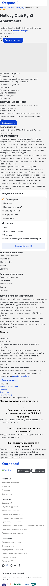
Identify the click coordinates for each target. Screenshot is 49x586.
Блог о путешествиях (10, 510)
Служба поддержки (10, 507)
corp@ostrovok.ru (20, 376)
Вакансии (6, 490)
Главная (3, 389)
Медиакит (4, 386)
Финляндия (5, 392)
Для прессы (7, 494)
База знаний (7, 503)
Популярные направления (12, 514)
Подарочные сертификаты (12, 533)
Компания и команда (10, 482)
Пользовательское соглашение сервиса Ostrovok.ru (23, 525)
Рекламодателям (9, 557)
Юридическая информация (13, 518)
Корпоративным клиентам (12, 550)
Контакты (6, 486)
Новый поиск (32, 7)
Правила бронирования (11, 522)
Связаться (13, 386)
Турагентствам (8, 546)
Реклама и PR (7, 561)
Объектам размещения (11, 542)
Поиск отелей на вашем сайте (14, 553)
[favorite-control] (1, 39)
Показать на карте (20, 30)
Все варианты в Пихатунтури (13, 7)
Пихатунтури (6, 395)
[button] (23, 57)
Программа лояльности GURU (14, 529)
